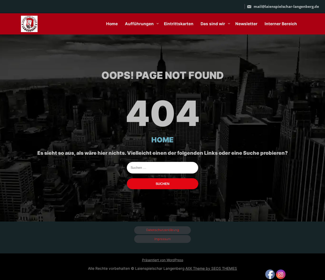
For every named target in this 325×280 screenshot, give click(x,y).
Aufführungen (139, 23)
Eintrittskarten (178, 23)
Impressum (162, 239)
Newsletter (246, 23)
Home (112, 23)
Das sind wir (213, 23)
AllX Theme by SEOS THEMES (211, 268)
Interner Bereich (281, 23)
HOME (162, 139)
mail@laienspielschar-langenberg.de (286, 6)
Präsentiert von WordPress (162, 260)
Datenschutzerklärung (162, 230)
